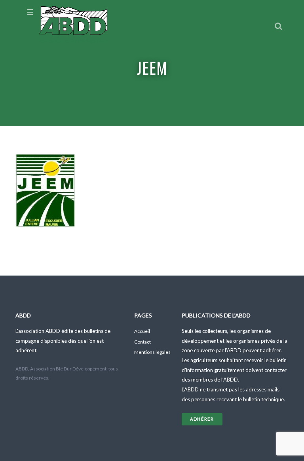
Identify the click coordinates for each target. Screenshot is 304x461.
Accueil (142, 331)
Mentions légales (152, 352)
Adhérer (202, 418)
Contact (142, 342)
